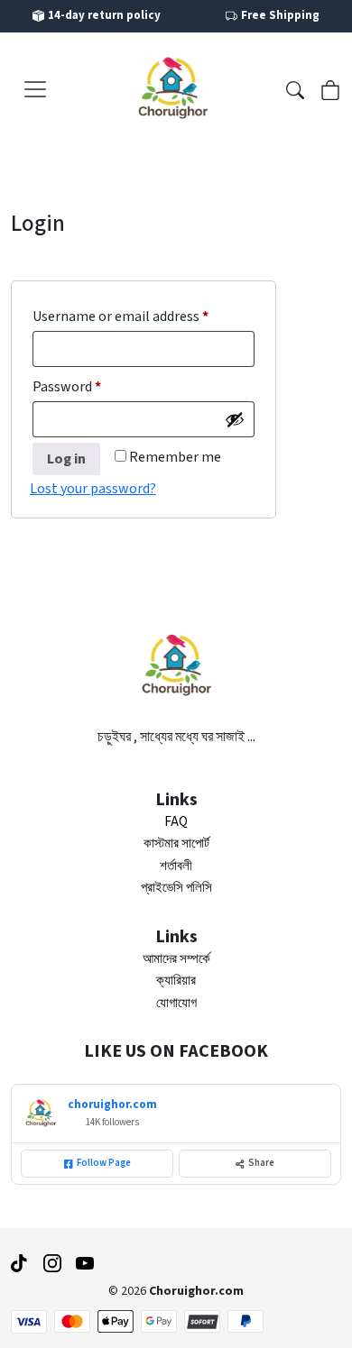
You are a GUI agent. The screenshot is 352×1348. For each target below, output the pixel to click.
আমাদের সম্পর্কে (176, 958)
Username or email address (143, 316)
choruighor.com (112, 1105)
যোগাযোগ (176, 1003)
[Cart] (330, 88)
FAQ (176, 821)
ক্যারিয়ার (176, 980)
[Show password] (235, 419)
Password (93, 386)
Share (261, 1162)
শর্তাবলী (176, 866)
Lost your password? (93, 489)
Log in (66, 459)
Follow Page (104, 1162)
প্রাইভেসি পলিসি (176, 887)
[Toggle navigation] (35, 89)
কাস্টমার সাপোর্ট (176, 843)
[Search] (295, 88)
